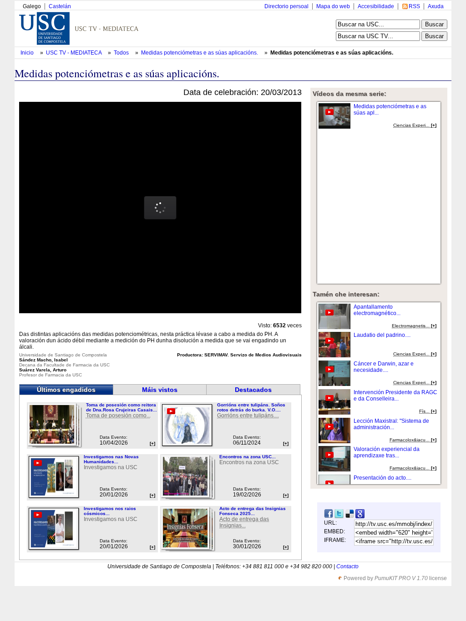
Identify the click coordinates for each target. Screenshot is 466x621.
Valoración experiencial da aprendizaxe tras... (387, 452)
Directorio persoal (286, 6)
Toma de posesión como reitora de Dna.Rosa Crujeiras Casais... (121, 407)
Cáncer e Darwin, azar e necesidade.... (384, 367)
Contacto (347, 566)
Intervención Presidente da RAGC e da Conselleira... (395, 395)
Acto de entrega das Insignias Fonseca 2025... (252, 511)
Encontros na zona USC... (247, 456)
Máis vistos (159, 389)
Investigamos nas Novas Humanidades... (111, 459)
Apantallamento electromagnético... (377, 310)
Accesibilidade (376, 6)
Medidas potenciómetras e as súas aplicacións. (200, 53)
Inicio (27, 53)
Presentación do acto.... (382, 478)
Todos (122, 53)
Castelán (60, 6)
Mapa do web (333, 6)
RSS (414, 6)
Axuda (436, 6)
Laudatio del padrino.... (382, 335)
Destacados (253, 389)
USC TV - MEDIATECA (74, 53)
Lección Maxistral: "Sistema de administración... (391, 424)
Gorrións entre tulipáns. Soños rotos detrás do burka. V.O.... (251, 407)
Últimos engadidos (66, 389)
